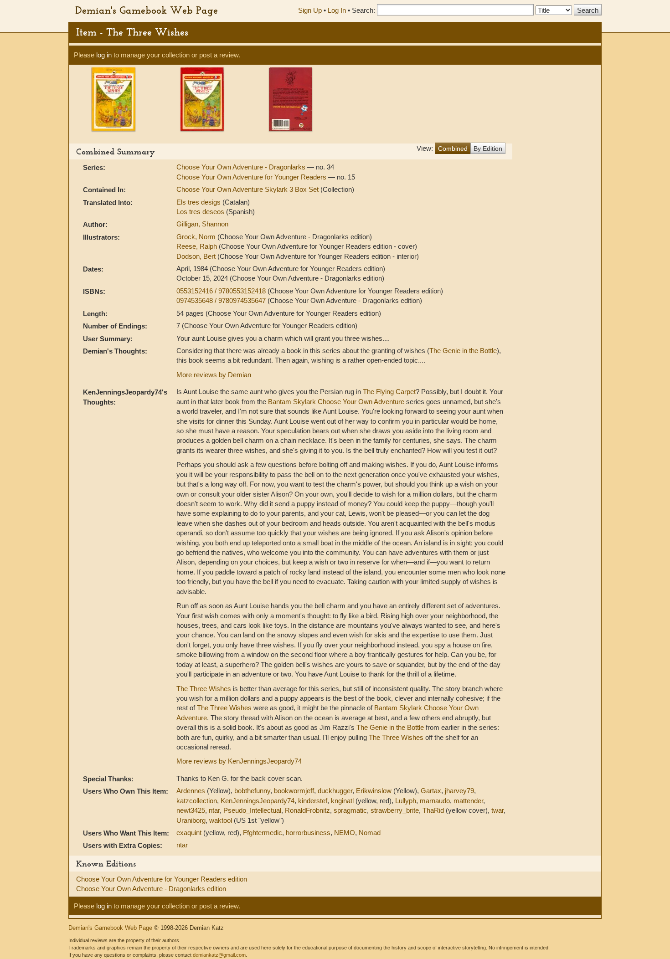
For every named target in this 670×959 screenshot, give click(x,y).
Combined (453, 148)
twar (497, 810)
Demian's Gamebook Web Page (146, 10)
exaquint (188, 832)
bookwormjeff (294, 791)
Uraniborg (191, 820)
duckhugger (335, 791)
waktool (220, 820)
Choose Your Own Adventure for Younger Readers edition (161, 879)
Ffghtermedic (262, 832)
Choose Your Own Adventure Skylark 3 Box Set (248, 189)
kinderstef (312, 801)
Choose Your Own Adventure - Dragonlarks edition (151, 888)
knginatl (342, 801)
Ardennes (190, 791)
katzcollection (196, 801)
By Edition (488, 148)
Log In (337, 10)
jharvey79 (459, 791)
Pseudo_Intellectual (252, 810)
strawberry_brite (395, 810)
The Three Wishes (203, 688)
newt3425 (190, 810)
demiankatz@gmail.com (219, 955)
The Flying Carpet (389, 391)
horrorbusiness (308, 832)
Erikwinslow (374, 791)
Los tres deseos (201, 211)
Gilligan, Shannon (202, 224)
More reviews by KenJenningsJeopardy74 (239, 761)
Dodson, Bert (196, 256)
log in (104, 55)
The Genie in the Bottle (463, 350)
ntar (214, 810)
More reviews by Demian (213, 375)
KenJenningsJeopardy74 (257, 801)
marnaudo (435, 801)
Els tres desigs (199, 202)
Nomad (370, 832)
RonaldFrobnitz (307, 810)
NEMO (344, 832)
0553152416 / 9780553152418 (222, 291)
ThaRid (433, 810)
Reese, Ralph (197, 246)
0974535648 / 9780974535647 (222, 300)
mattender (468, 801)
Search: (363, 10)
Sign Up (310, 10)
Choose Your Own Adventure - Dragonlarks (241, 167)
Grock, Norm (196, 237)
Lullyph (405, 801)
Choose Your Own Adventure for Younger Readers (252, 177)
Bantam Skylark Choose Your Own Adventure (336, 401)
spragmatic (350, 810)
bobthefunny (252, 791)
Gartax (431, 791)
